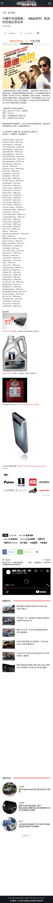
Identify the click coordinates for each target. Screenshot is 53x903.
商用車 (21, 821)
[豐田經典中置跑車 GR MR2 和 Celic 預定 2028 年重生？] (8, 609)
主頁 (4, 12)
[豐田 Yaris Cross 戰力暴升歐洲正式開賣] (9, 789)
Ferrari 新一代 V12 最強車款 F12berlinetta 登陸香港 (12, 563)
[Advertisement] (26, 744)
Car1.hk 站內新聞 (27, 539)
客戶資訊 (11, 12)
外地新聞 (21, 786)
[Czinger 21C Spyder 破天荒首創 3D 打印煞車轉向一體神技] (8, 656)
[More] (38, 33)
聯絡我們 (40, 901)
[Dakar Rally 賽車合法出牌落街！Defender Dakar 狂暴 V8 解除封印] (8, 644)
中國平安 (41, 539)
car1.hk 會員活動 (26, 535)
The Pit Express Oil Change (28, 404)
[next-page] (7, 676)
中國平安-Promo (10, 542)
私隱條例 (26, 901)
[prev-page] (4, 676)
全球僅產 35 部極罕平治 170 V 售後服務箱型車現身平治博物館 (34, 825)
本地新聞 (33, 542)
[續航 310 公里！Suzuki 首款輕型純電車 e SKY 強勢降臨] (8, 632)
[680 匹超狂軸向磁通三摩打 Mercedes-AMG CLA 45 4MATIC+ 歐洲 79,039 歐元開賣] (8, 668)
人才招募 (20, 901)
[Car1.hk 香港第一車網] (26, 3)
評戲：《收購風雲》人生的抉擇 (39, 562)
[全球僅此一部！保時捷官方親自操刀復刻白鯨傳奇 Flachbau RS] (8, 621)
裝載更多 (26, 836)
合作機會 (13, 901)
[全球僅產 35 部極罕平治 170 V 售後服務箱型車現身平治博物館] (9, 824)
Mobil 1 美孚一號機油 (9, 373)
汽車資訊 (43, 542)
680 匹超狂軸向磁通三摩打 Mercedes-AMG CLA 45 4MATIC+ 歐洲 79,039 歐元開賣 (34, 808)
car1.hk (13, 535)
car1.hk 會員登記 (10, 539)
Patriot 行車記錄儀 (9, 331)
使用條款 (33, 901)
